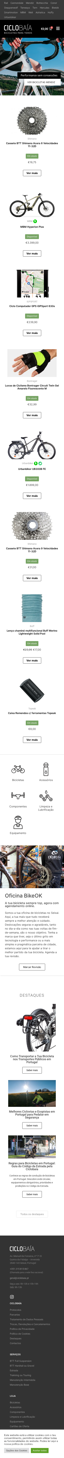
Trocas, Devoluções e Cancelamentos (30, 1324)
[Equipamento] (18, 822)
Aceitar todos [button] (40, 1450)
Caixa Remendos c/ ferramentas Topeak (32, 713)
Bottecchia (42, 2)
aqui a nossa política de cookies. (31, 1443)
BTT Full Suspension (21, 1360)
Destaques (15, 1338)
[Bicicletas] (18, 769)
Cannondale (17, 2)
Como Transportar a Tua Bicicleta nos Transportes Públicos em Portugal (32, 1059)
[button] (32, 66)
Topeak (32, 708)
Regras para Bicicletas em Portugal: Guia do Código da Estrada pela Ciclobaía (32, 1166)
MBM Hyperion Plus (32, 226)
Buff (32, 626)
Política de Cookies (20, 1333)
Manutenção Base (19, 1384)
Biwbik (55, 7)
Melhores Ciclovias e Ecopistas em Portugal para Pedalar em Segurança (32, 1114)
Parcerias (15, 1314)
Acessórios (46, 780)
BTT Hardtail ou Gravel (22, 1365)
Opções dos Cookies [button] (16, 1450)
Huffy (51, 12)
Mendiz (30, 2)
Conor (54, 2)
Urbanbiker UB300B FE (32, 469)
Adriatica (40, 12)
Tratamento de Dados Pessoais (26, 1319)
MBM (23, 12)
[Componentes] (18, 795)
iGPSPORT (32, 301)
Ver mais (32, 173)
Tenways (25, 7)
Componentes (18, 806)
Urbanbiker (10, 17)
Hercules (44, 7)
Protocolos (15, 1309)
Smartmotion (11, 12)
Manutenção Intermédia (22, 1380)
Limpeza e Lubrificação (46, 808)
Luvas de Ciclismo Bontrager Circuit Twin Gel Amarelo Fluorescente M (32, 387)
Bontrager (32, 381)
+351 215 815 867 (19, 1269)
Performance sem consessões (39, 75)
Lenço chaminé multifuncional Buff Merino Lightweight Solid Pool (32, 632)
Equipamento (18, 833)
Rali (6, 2)
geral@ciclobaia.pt (19, 1278)
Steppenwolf (11, 7)
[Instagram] (12, 1297)
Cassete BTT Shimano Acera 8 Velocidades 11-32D (32, 145)
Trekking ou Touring (20, 1375)
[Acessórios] (46, 769)
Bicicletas (18, 780)
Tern (34, 7)
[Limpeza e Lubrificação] (46, 795)
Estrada (14, 1370)
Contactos (15, 1343)
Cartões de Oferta (19, 1426)
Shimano (32, 138)
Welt (30, 12)
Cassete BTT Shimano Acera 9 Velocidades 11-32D (32, 550)
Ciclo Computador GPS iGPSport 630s (32, 306)
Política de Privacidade (22, 1328)
